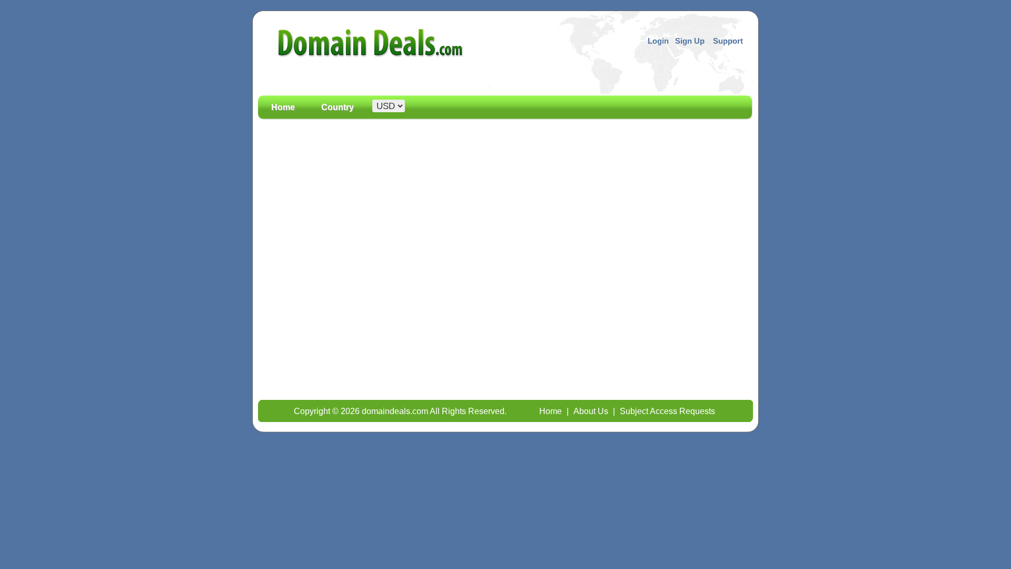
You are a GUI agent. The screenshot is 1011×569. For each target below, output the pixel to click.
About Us (590, 411)
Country (337, 107)
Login (658, 40)
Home (283, 107)
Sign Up (690, 40)
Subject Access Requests (667, 411)
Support (728, 40)
